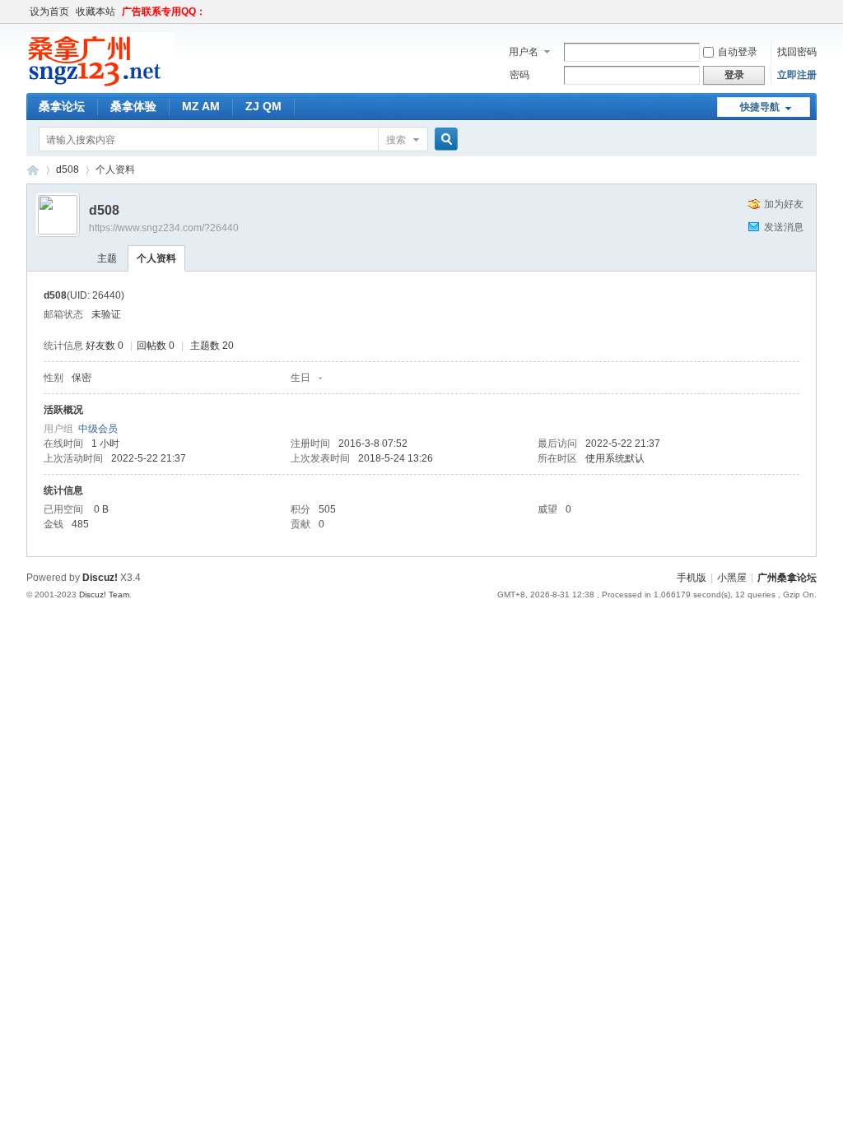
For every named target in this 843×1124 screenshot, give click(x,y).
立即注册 (797, 75)
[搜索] (443, 139)
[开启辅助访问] (812, 11)
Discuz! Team (104, 594)
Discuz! (100, 577)
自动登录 (737, 52)
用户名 (523, 52)
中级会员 (98, 428)
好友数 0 (104, 345)
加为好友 (783, 204)
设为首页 (49, 11)
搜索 (396, 140)
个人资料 (156, 258)
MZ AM (201, 106)
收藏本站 (95, 11)
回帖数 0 (156, 345)
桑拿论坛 (62, 106)
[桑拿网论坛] (100, 83)
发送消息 (783, 227)
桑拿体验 (133, 106)
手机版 (691, 577)
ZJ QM (263, 106)
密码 (519, 75)
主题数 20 (212, 345)
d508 (67, 169)
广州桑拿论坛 (787, 577)
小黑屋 (732, 577)
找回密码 (797, 52)
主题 (107, 258)
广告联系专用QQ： (164, 11)
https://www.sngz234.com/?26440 (164, 228)
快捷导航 (760, 107)
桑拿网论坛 (33, 170)
